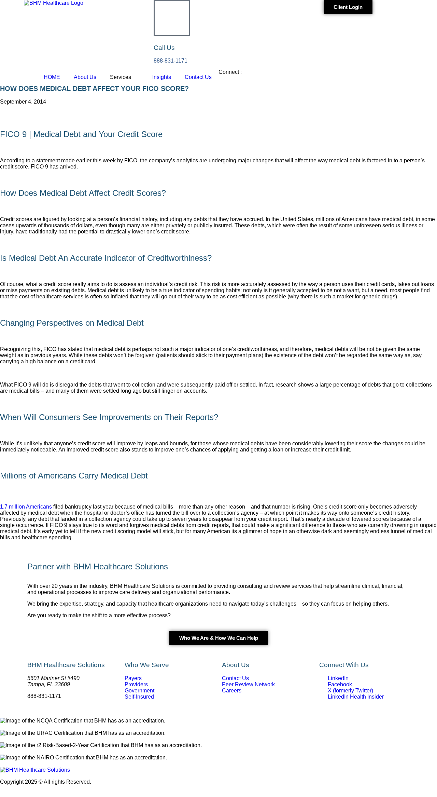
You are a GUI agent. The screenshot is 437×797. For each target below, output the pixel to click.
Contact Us (198, 77)
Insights (161, 77)
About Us (85, 77)
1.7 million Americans (26, 507)
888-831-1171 (170, 61)
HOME (52, 77)
